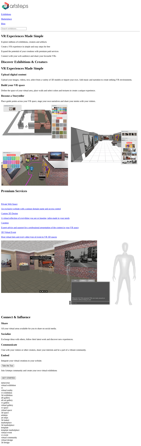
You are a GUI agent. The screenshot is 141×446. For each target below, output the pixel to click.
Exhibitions (6, 14)
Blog (3, 24)
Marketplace (6, 19)
